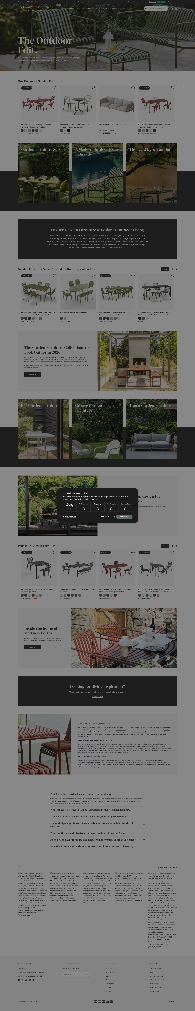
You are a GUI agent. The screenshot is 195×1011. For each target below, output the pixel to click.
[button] (69, 517)
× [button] (135, 490)
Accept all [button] (124, 517)
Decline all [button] (106, 517)
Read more (98, 499)
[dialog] (97, 505)
